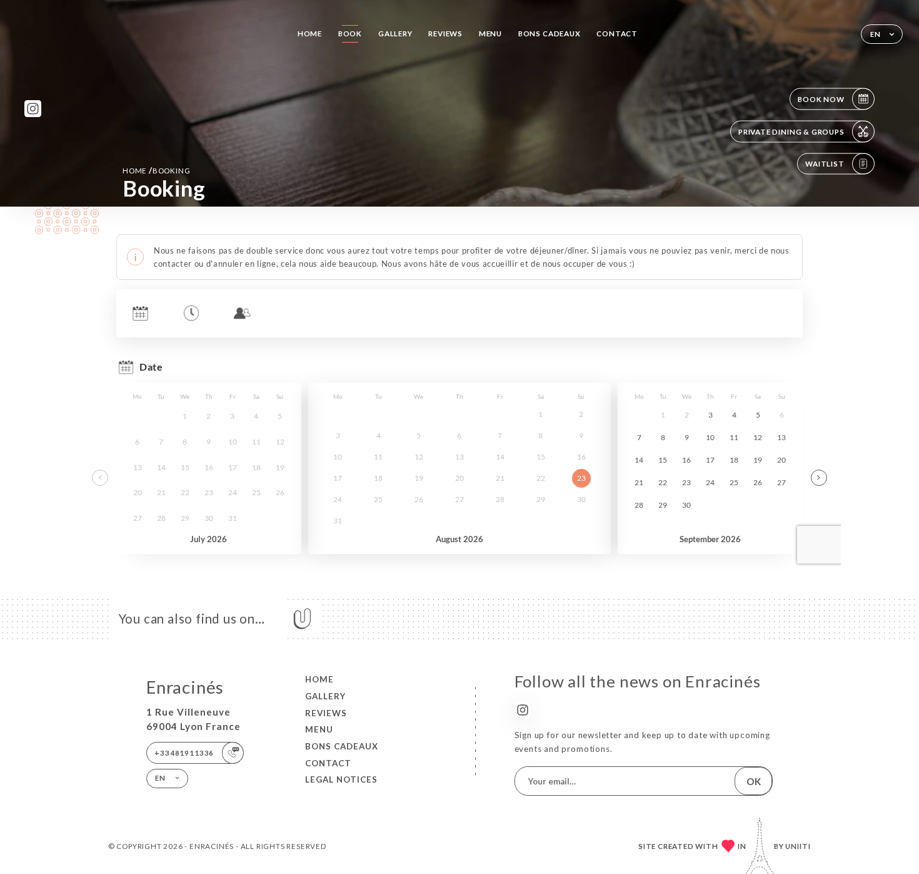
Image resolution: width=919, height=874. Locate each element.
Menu (490, 33)
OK (753, 781)
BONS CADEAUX (549, 33)
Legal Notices (341, 779)
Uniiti (798, 846)
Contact (617, 33)
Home (310, 33)
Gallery (395, 33)
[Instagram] (32, 108)
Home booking (156, 170)
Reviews (445, 33)
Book (350, 33)
